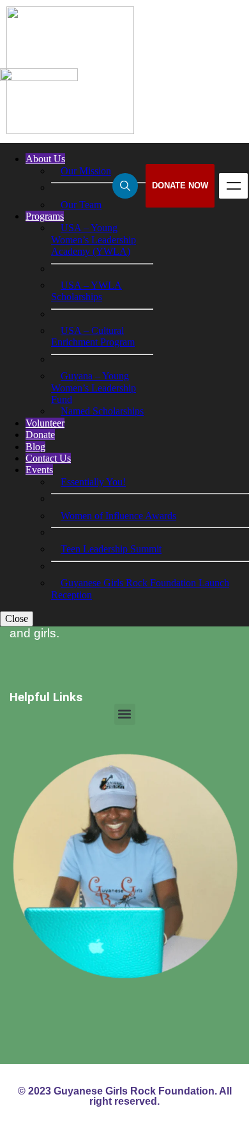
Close (16, 618)
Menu (233, 186)
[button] (124, 714)
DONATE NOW (180, 185)
